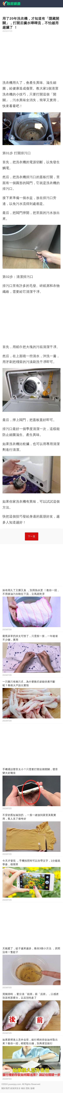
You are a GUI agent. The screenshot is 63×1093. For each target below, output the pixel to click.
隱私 (28, 1088)
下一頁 (31, 536)
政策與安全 (15, 1088)
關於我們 (5, 1088)
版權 (32, 1088)
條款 (23, 1088)
